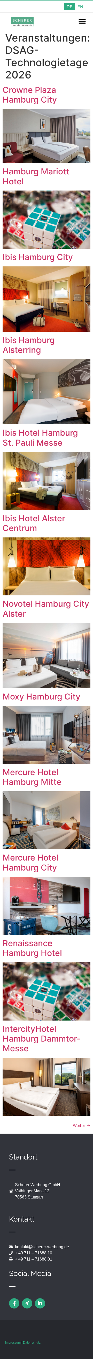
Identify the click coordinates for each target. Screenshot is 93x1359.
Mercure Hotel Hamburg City (30, 862)
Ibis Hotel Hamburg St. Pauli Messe (40, 437)
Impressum (13, 1342)
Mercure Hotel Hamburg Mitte (32, 777)
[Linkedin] (40, 1303)
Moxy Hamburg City (41, 697)
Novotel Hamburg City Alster (46, 608)
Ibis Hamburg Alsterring (29, 345)
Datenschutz (32, 1342)
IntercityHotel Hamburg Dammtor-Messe (42, 1039)
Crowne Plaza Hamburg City (30, 95)
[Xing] (27, 1303)
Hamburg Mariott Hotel (36, 176)
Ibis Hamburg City (38, 257)
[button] (82, 21)
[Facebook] (14, 1303)
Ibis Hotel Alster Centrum (34, 523)
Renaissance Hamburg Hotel (32, 948)
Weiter (81, 1125)
